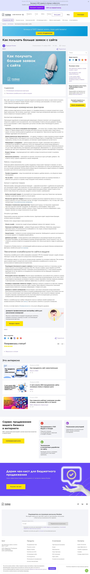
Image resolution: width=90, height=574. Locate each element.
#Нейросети (37, 405)
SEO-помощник (56, 554)
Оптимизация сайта (42, 20)
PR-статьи (65, 20)
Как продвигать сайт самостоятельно (44, 368)
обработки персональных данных (38, 569)
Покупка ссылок (20, 20)
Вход (68, 14)
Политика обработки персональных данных (77, 566)
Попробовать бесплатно (13, 441)
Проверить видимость (36, 7)
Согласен (52, 568)
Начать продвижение (45, 33)
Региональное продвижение (34, 559)
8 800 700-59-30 (17, 14)
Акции (53, 547)
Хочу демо (57, 14)
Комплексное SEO (30, 20)
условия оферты (46, 527)
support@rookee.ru (82, 547)
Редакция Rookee (11, 45)
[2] (7, 346)
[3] (8, 346)
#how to (32, 370)
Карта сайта (55, 556)
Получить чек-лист (15, 486)
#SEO (4, 49)
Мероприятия (55, 549)
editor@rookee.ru (77, 94)
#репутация (44, 405)
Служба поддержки (82, 549)
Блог (3, 541)
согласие (41, 531)
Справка (79, 551)
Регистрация (80, 14)
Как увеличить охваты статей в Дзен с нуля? (77, 69)
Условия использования (58, 559)
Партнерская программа (58, 544)
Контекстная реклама (32, 561)
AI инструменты (73, 20)
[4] (10, 346)
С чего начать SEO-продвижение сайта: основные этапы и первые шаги (76, 79)
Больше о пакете (14, 323)
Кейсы (42, 14)
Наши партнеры (56, 551)
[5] (12, 346)
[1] (5, 346)
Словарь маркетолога (82, 554)
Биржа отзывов (31, 549)
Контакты (80, 541)
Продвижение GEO (32, 544)
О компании (56, 541)
